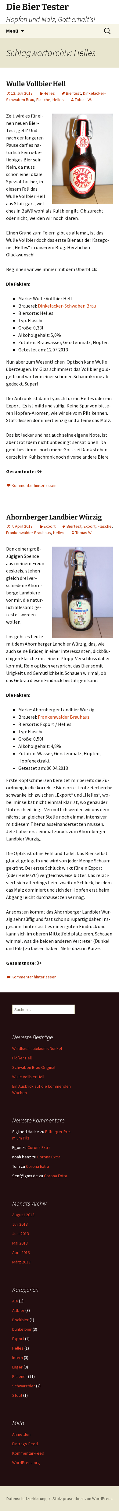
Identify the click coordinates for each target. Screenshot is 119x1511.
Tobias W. (83, 99)
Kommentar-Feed (28, 1453)
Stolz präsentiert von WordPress (82, 1498)
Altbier (18, 1310)
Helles (49, 93)
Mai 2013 (20, 1243)
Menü (12, 31)
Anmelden (21, 1434)
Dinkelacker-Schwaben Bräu (67, 306)
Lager (17, 1367)
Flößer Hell (22, 1058)
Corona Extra (39, 1147)
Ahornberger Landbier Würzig (54, 517)
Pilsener (19, 1376)
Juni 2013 (20, 1233)
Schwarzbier (23, 1386)
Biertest (73, 93)
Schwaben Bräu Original (33, 1067)
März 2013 (21, 1262)
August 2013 (23, 1214)
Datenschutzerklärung (26, 1498)
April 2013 (21, 1252)
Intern (17, 1357)
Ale (15, 1301)
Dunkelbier (22, 1329)
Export (50, 526)
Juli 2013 (20, 1224)
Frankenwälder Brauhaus (28, 532)
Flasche (43, 99)
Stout (17, 1395)
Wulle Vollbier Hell (36, 84)
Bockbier (20, 1320)
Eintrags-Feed (25, 1443)
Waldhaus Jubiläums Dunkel (37, 1048)
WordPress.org (26, 1462)
